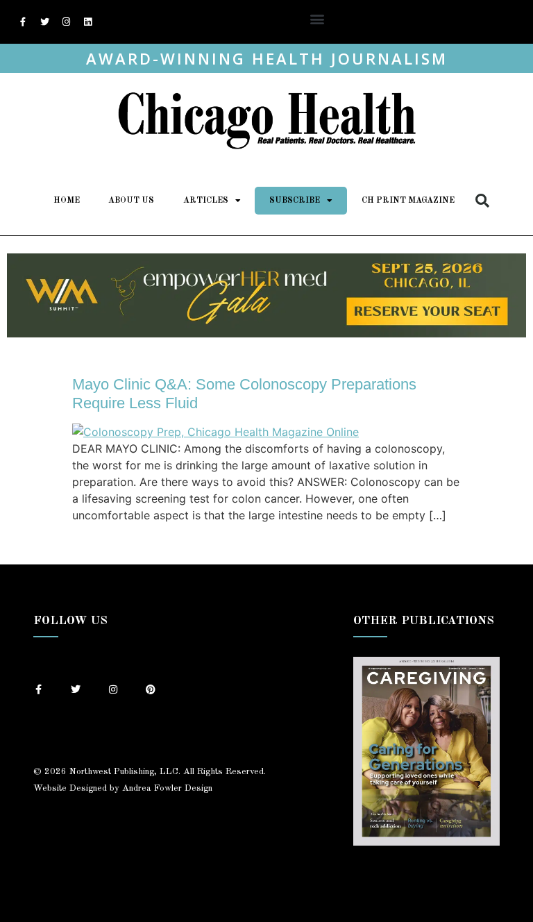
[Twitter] (44, 22)
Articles (205, 200)
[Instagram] (66, 22)
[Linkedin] (87, 22)
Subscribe (294, 200)
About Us (131, 200)
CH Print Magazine (408, 200)
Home (66, 200)
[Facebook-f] (23, 22)
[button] (316, 18)
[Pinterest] (150, 689)
